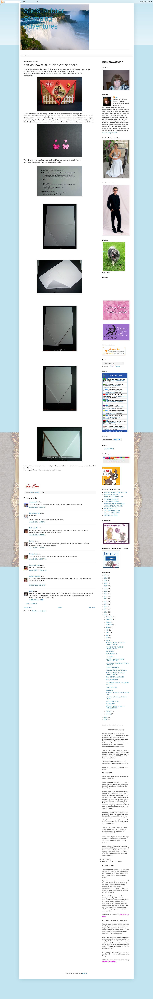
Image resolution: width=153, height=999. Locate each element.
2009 (106, 717)
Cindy (31, 591)
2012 (106, 609)
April (107, 638)
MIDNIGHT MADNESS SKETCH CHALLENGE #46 (115, 659)
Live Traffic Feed (115, 375)
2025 (106, 575)
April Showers (110, 651)
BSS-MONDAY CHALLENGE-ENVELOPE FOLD (115, 647)
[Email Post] (43, 492)
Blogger (84, 973)
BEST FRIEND (110, 656)
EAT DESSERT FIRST (112, 667)
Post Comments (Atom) (39, 611)
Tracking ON (121, 431)
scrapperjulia (33, 502)
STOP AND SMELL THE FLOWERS (116, 670)
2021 (106, 586)
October (108, 622)
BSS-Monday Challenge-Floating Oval (117, 682)
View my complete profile (109, 133)
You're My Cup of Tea (112, 701)
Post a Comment (32, 604)
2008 (106, 720)
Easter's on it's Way (111, 687)
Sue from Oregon (34, 565)
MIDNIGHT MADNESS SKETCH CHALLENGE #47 (115, 643)
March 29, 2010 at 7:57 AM (37, 535)
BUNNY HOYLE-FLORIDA (112, 494)
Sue (116, 97)
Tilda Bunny (109, 690)
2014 (106, 604)
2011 (106, 612)
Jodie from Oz (33, 528)
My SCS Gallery (109, 449)
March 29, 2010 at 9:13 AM (37, 548)
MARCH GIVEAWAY (112, 679)
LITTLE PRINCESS (111, 654)
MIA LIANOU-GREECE (111, 508)
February (109, 711)
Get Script (108, 431)
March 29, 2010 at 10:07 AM (37, 559)
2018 (106, 594)
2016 (106, 599)
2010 (106, 615)
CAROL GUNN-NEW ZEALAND (113, 497)
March (108, 640)
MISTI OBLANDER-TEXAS (112, 510)
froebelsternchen (34, 513)
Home (24, 55)
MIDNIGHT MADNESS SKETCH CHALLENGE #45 (115, 673)
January (108, 714)
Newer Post (27, 607)
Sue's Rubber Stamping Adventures (44, 18)
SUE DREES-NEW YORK (112, 513)
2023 (106, 581)
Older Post (92, 607)
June (107, 632)
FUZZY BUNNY (110, 704)
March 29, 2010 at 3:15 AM (37, 507)
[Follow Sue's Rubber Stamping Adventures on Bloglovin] (112, 441)
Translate (117, 366)
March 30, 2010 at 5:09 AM (37, 585)
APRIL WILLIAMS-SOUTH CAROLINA (115, 492)
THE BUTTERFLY (111, 685)
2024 (106, 578)
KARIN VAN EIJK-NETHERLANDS (114, 504)
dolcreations (33, 554)
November (109, 619)
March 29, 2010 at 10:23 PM (37, 570)
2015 (106, 601)
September (109, 625)
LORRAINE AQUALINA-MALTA (113, 506)
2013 (106, 607)
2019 (106, 591)
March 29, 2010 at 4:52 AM (37, 522)
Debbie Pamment (34, 576)
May (107, 635)
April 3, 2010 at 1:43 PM (36, 600)
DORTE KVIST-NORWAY (111, 501)
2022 (106, 583)
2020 (106, 588)
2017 (106, 596)
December (109, 617)
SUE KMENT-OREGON (111, 515)
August (108, 627)
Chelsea (31, 541)
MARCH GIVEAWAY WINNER (115, 677)
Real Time (114, 431)
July (107, 630)
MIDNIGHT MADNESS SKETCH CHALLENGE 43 (115, 707)
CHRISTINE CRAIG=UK (111, 499)
